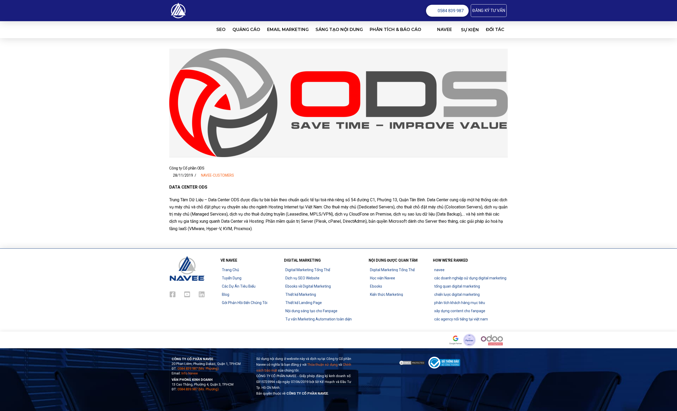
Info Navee (189, 373)
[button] (489, 10)
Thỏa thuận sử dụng (322, 365)
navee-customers (217, 175)
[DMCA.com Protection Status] (412, 362)
